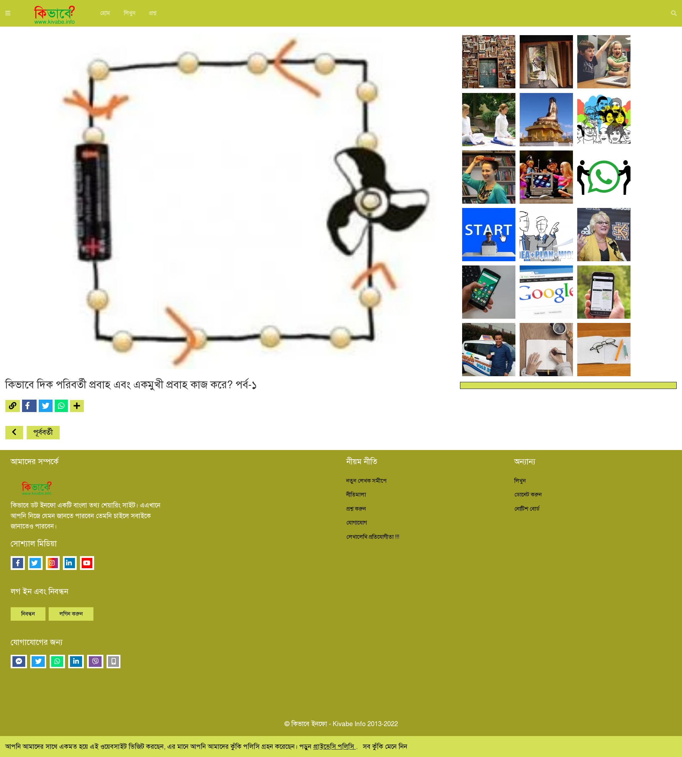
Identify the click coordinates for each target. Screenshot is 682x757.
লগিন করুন (71, 614)
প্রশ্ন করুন (356, 508)
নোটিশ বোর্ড (527, 508)
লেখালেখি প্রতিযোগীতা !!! (372, 537)
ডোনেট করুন (528, 494)
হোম (105, 13)
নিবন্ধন (28, 614)
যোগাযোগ (356, 522)
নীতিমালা (356, 494)
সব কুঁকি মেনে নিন (385, 746)
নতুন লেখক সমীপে (366, 480)
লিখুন (129, 13)
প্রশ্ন (152, 13)
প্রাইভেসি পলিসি (334, 746)
